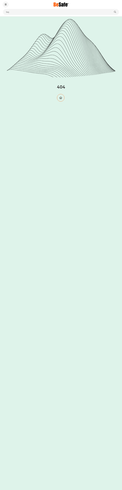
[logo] (61, 4)
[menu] (6, 4)
